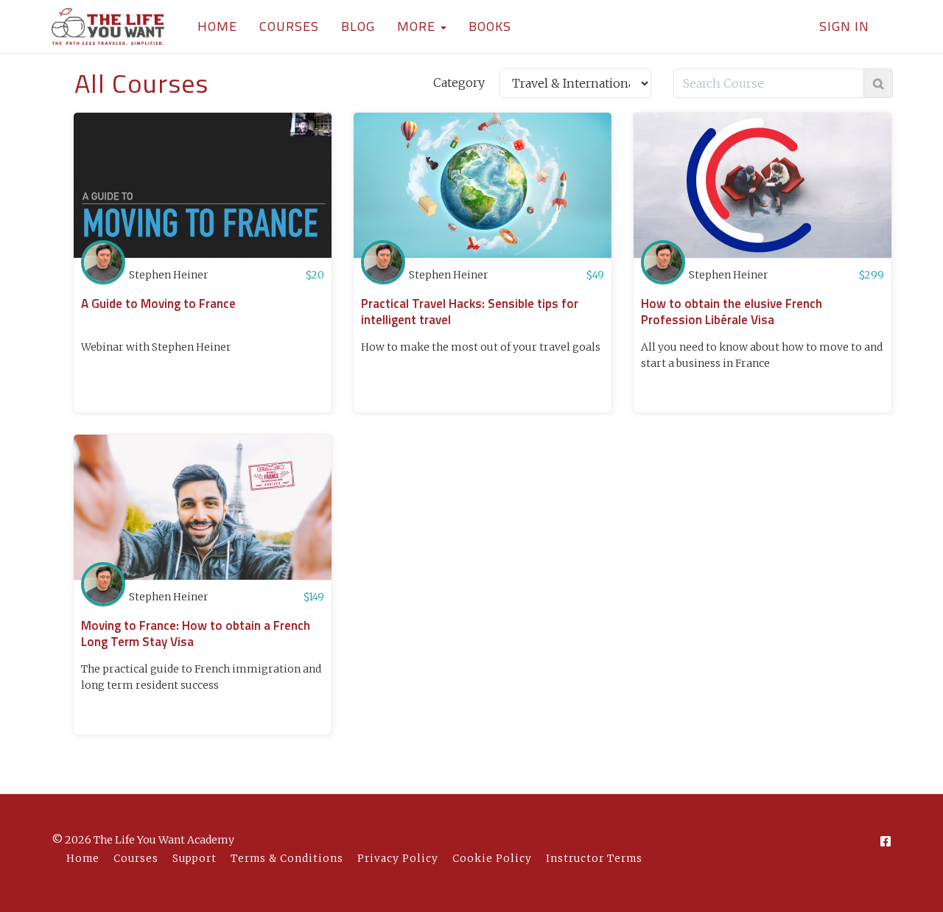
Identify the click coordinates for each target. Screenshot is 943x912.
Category (459, 82)
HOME (217, 26)
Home (82, 858)
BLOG (358, 26)
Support (194, 858)
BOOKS (490, 26)
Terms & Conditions (287, 858)
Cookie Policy (492, 858)
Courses (135, 858)
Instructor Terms (594, 858)
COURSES (289, 26)
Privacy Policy (397, 858)
